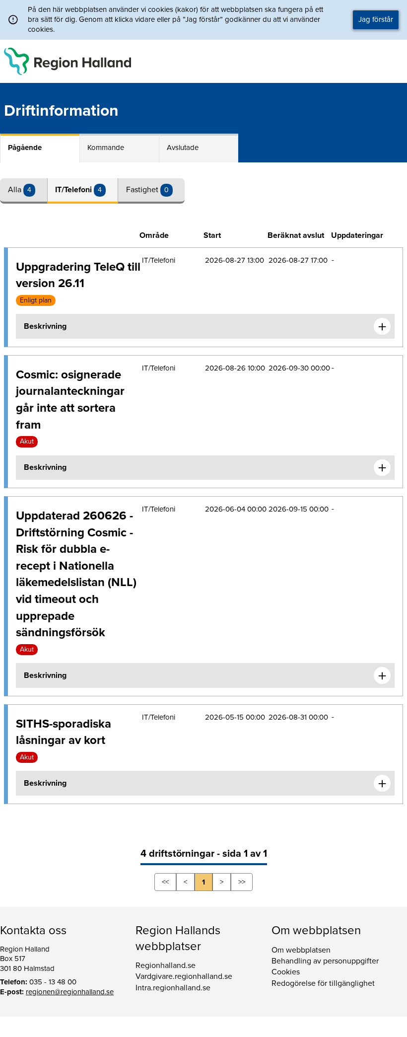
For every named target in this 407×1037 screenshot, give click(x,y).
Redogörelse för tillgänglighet (323, 983)
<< (165, 882)
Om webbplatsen (301, 950)
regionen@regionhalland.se (70, 991)
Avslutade (183, 147)
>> (241, 882)
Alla (15, 190)
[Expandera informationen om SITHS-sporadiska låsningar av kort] (382, 783)
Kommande (105, 147)
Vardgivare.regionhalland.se (184, 976)
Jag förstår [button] (375, 19)
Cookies (285, 972)
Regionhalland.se (166, 965)
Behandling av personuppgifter (325, 961)
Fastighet (143, 190)
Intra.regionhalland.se (173, 988)
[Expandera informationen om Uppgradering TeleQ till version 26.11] (382, 326)
